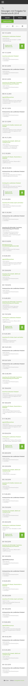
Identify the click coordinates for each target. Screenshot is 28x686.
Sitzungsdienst (19, 680)
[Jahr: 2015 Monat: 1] (22, 26)
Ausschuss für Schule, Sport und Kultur (12, 202)
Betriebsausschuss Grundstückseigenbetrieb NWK (10, 245)
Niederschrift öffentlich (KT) (8, 46)
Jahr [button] (7, 26)
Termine (20, 17)
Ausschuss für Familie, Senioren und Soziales (12, 125)
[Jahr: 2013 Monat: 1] (13, 26)
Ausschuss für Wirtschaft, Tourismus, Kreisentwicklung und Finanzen (12, 83)
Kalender (7, 17)
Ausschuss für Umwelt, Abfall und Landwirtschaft (11, 141)
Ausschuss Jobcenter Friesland (10, 56)
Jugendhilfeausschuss (8, 97)
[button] (21, 46)
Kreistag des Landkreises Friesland (11, 36)
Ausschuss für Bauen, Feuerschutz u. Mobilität (12, 157)
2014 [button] (17, 26)
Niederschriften (7, 21)
